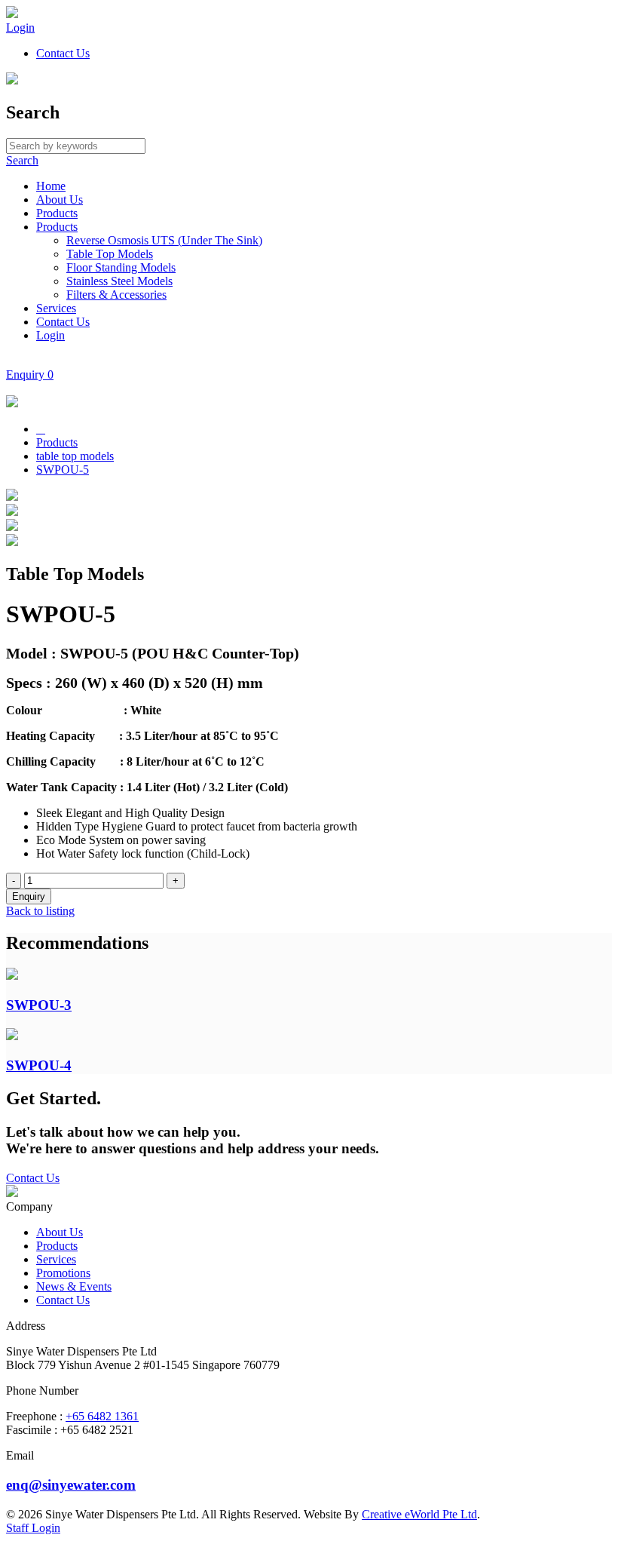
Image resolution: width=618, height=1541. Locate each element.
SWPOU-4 (39, 1065)
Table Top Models (109, 253)
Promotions (63, 1272)
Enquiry (30, 374)
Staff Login (33, 1527)
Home (51, 186)
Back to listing (40, 910)
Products (57, 213)
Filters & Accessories (116, 294)
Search (22, 160)
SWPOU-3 (39, 1005)
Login (20, 27)
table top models (75, 456)
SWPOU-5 (62, 469)
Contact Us (63, 53)
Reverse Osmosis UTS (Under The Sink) (164, 240)
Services (56, 308)
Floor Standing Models (121, 267)
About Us (59, 199)
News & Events (74, 1286)
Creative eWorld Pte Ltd (419, 1514)
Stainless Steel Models (119, 281)
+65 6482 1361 (102, 1416)
